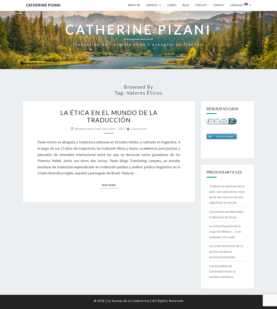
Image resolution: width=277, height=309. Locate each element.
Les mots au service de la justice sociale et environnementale (226, 251)
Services (152, 5)
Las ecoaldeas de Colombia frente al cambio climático (222, 271)
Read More (110, 185)
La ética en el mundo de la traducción (109, 116)
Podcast (201, 5)
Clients (171, 5)
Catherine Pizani (43, 4)
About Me (134, 5)
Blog (186, 5)
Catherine (139, 128)
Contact (218, 5)
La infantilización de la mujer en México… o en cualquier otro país (225, 231)
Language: (237, 5)
